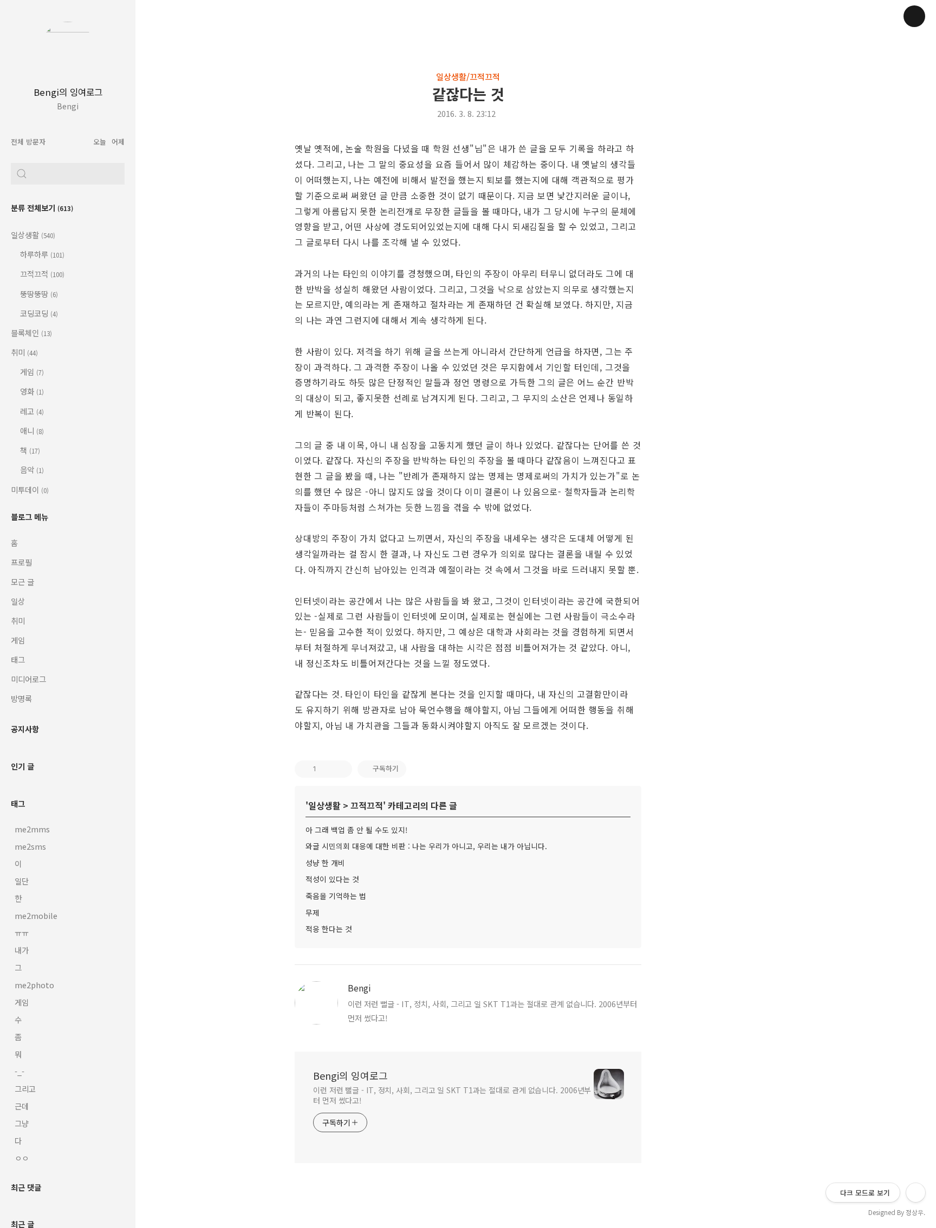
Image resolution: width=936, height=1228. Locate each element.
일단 (22, 880)
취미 (24, 352)
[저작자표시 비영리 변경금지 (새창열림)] (421, 769)
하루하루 (41, 254)
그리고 (25, 1088)
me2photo (34, 984)
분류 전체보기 (42, 207)
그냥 (22, 1123)
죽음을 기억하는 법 (336, 895)
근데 (22, 1106)
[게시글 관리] (340, 769)
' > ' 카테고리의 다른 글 (381, 805)
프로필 (21, 562)
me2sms (30, 846)
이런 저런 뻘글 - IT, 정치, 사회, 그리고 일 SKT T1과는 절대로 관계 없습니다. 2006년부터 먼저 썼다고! (452, 1095)
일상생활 (33, 234)
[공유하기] (327, 769)
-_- (19, 1071)
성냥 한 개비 (325, 862)
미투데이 (30, 489)
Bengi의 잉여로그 (68, 92)
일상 (18, 601)
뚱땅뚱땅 (38, 293)
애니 (31, 430)
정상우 (915, 1212)
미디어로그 (28, 679)
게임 (31, 371)
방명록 (21, 698)
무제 (313, 912)
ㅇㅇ (22, 1158)
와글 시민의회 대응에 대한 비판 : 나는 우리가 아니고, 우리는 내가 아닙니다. (426, 845)
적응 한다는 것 (329, 928)
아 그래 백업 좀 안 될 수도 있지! (356, 829)
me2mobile (36, 915)
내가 (22, 950)
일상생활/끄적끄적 (468, 76)
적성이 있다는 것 (332, 879)
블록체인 (31, 332)
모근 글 (22, 581)
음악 (31, 469)
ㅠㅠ (22, 932)
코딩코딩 (38, 313)
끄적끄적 (41, 273)
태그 (18, 659)
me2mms (32, 829)
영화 (31, 391)
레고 (31, 411)
